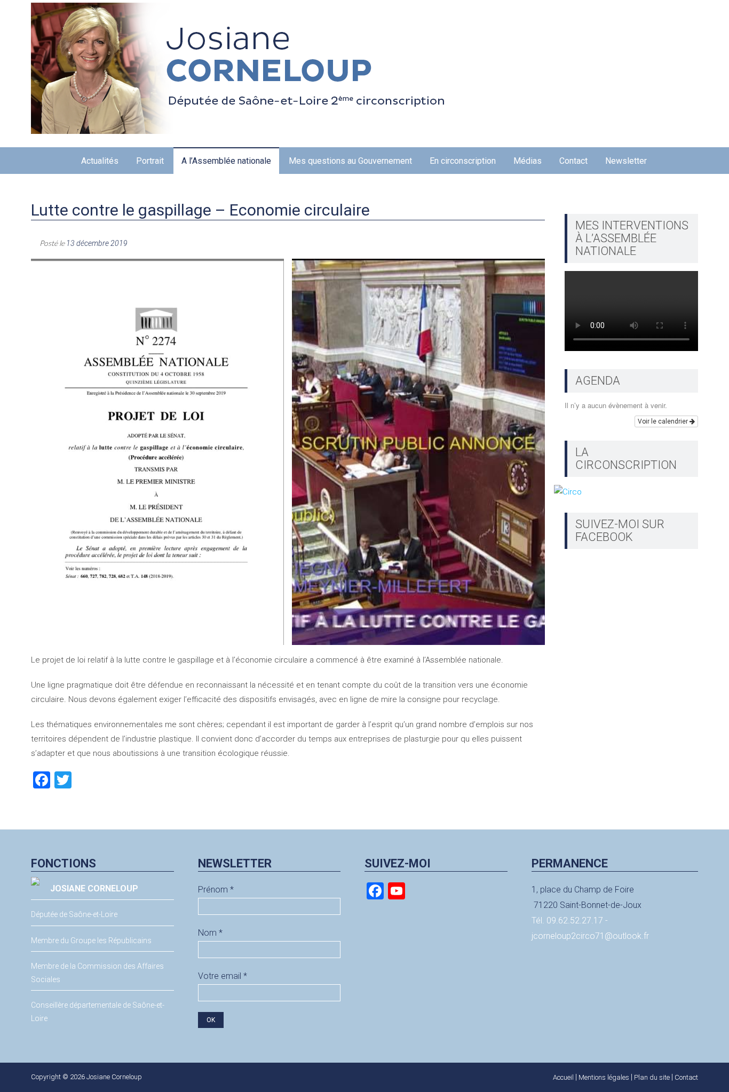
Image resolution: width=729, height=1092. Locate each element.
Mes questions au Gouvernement (350, 161)
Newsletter (626, 161)
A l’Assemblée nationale (226, 161)
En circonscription (463, 161)
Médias (527, 161)
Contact (573, 161)
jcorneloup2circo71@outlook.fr (590, 936)
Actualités (99, 161)
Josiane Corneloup (114, 1077)
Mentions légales (604, 1077)
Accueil (563, 1077)
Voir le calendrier (664, 421)
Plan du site (652, 1077)
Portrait (150, 161)
